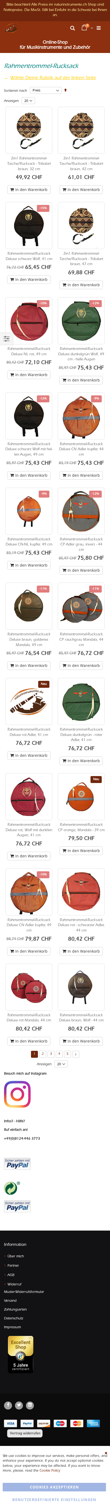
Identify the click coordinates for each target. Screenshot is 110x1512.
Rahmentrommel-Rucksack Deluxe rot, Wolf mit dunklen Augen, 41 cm (29, 830)
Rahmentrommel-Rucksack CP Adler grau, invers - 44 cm (81, 545)
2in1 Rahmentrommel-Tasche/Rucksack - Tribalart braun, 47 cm (81, 259)
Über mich (15, 1256)
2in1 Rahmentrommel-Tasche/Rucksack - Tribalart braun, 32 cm (29, 164)
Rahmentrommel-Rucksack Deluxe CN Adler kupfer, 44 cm (81, 450)
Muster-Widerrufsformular (24, 1292)
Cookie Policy (50, 1471)
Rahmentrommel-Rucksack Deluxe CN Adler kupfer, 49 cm (29, 926)
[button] (21, 22)
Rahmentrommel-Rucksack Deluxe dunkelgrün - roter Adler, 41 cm (81, 735)
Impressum (12, 1327)
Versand (10, 1301)
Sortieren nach (15, 91)
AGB (10, 1275)
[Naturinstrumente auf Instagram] (17, 1094)
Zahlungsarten (15, 1310)
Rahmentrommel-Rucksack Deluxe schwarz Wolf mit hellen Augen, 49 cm (28, 450)
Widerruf (14, 1284)
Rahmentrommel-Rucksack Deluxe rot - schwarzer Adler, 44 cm (81, 926)
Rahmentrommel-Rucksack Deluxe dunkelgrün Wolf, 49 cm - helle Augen (81, 355)
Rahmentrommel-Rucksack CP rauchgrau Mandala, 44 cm (81, 640)
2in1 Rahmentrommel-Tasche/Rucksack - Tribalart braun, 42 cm (81, 164)
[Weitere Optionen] (17, 1205)
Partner (13, 1266)
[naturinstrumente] (11, 28)
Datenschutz (13, 1318)
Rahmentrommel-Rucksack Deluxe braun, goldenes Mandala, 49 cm (28, 640)
